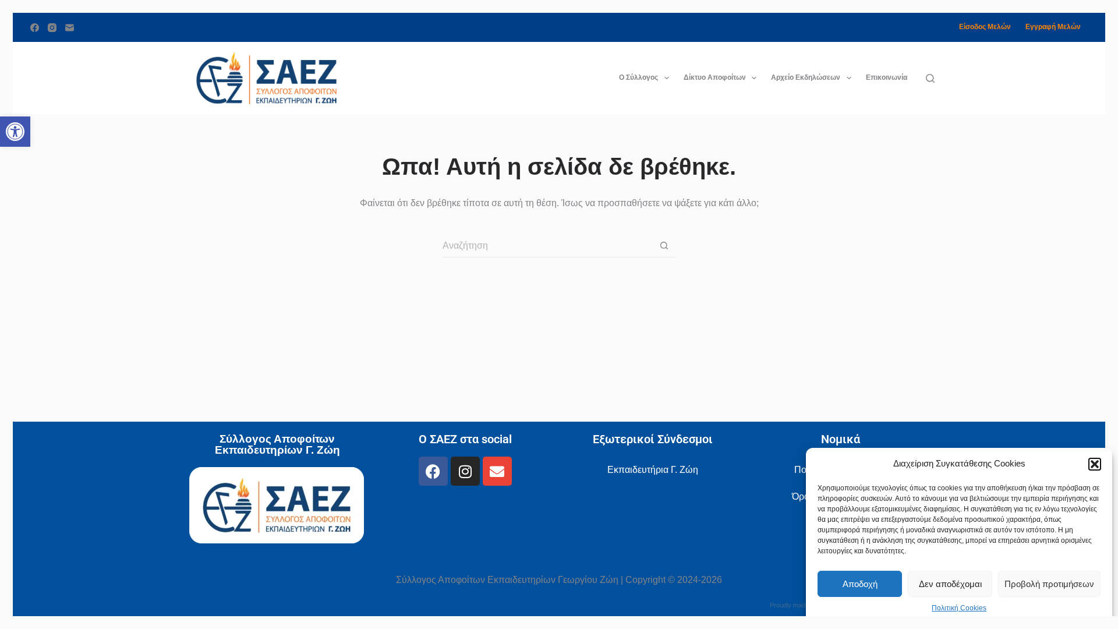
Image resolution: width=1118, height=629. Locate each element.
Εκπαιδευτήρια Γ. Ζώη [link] (652, 470)
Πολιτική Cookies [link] (959, 608)
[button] (1095, 464)
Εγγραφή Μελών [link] (1053, 27)
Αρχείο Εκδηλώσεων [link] (805, 77)
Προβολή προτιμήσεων (1049, 584)
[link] (15, 131)
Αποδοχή (860, 584)
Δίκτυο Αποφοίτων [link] (715, 77)
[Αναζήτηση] (930, 78)
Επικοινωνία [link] (886, 77)
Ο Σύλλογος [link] (638, 77)
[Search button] (663, 245)
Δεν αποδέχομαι (950, 584)
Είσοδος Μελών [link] (985, 27)
